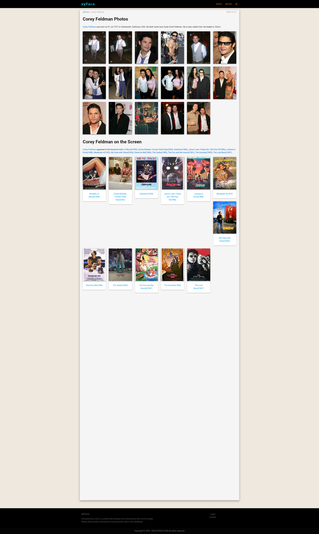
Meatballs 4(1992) (102, 152)
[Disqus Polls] (159, 328)
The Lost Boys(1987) (222, 152)
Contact (212, 517)
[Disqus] (159, 394)
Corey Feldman (89, 27)
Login (212, 514)
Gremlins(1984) (181, 149)
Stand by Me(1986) (142, 152)
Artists (219, 4)
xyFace (86, 12)
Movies (228, 4)
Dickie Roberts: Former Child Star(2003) (155, 149)
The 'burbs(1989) (159, 152)
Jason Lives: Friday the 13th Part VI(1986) (207, 149)
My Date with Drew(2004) (122, 152)
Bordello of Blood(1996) (126, 149)
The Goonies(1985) (203, 152)
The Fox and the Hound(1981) (181, 152)
